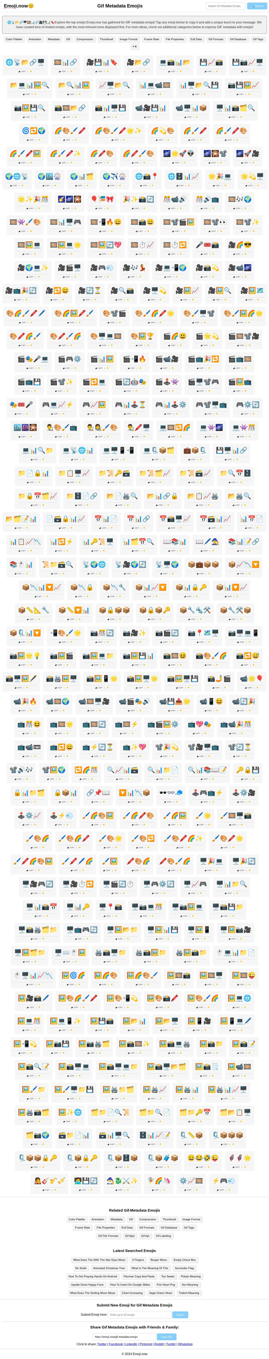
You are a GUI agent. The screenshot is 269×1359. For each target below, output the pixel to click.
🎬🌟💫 (207, 336)
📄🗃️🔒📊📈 (65, 518)
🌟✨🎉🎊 (33, 199)
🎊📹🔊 (175, 199)
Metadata (54, 39)
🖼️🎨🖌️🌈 (203, 998)
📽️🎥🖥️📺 (203, 747)
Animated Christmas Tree (109, 1268)
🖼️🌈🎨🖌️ (142, 975)
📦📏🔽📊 (74, 610)
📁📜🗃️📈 (195, 473)
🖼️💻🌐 (239, 998)
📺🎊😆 (29, 724)
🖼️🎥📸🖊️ (33, 998)
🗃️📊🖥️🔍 (114, 1135)
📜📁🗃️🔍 (57, 564)
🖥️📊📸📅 (41, 906)
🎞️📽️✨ (248, 222)
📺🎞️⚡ (126, 724)
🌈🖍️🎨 (102, 153)
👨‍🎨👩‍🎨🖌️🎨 (102, 427)
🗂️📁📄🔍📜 (110, 1112)
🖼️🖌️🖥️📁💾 (74, 1089)
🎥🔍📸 (122, 290)
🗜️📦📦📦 (227, 1135)
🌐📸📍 (147, 176)
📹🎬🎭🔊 (134, 701)
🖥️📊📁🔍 (231, 884)
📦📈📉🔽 (244, 564)
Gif (68, 39)
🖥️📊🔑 (78, 906)
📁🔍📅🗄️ (235, 473)
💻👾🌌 (211, 427)
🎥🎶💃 (134, 267)
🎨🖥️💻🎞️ (106, 336)
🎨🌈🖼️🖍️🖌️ (74, 313)
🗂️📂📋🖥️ (235, 1112)
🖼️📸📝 (244, 1043)
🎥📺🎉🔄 (21, 290)
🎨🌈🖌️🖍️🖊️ (25, 313)
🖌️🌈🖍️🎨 (138, 815)
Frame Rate (151, 39)
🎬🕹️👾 (167, 381)
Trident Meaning (189, 1292)
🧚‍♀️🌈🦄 (159, 1180)
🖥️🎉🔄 (244, 861)
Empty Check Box (185, 1259)
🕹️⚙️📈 (29, 815)
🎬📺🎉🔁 (203, 358)
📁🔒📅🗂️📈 (37, 495)
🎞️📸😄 (142, 222)
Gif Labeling (163, 1235)
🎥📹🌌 (240, 267)
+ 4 (134, 46)
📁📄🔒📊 (33, 473)
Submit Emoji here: (94, 1314)
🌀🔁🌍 (33, 130)
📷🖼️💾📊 (138, 655)
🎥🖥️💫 (155, 290)
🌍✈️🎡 (114, 176)
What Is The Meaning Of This (150, 1268)
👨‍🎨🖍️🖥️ (138, 427)
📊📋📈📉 (25, 541)
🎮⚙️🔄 (248, 404)
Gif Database (238, 39)
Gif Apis (129, 1235)
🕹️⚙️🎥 (244, 792)
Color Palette (14, 39)
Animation (35, 39)
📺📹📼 (29, 747)
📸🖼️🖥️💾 (183, 678)
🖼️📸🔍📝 (33, 1066)
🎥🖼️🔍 (220, 290)
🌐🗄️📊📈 (183, 176)
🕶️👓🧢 (171, 792)
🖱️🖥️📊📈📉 (33, 975)
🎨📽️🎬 (114, 313)
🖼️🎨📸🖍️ (162, 998)
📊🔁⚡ (61, 541)
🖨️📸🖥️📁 (110, 952)
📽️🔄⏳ (240, 747)
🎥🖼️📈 (187, 290)
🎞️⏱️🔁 (175, 244)
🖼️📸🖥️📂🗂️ (166, 1066)
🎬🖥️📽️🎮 (203, 381)
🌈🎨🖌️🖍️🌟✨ (118, 130)
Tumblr (171, 1344)
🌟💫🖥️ (252, 176)
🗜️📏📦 (191, 1135)
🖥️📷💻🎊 (147, 906)
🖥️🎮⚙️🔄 (158, 884)
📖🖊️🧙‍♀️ (207, 541)
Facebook (116, 1344)
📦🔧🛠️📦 (235, 610)
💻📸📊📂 (175, 62)
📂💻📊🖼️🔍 (29, 85)
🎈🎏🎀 (102, 199)
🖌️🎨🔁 (143, 838)
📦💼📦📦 (203, 564)
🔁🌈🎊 (86, 769)
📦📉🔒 (82, 587)
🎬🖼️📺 (240, 381)
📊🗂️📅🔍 (138, 541)
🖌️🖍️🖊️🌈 (77, 861)
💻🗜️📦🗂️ (158, 450)
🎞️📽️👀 (215, 222)
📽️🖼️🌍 (54, 769)
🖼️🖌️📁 (33, 1089)
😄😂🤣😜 (203, 1157)
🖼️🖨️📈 (155, 1089)
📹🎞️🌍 (58, 701)
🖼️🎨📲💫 (122, 998)
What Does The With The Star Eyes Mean (99, 1259)
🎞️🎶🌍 (240, 199)
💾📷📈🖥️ (247, 62)
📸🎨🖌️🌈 (211, 655)
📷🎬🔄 (167, 632)
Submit (180, 1314)
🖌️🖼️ (110, 861)
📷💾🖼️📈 (243, 85)
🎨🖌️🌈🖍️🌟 (154, 313)
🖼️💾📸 (102, 1020)
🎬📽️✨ (61, 381)
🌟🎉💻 (220, 176)
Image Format (128, 39)
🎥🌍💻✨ (33, 267)
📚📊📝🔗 (244, 541)
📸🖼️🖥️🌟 (142, 678)
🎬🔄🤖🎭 (130, 381)
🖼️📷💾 (58, 1043)
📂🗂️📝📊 (21, 518)
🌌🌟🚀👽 (179, 153)
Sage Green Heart (160, 1292)
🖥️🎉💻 (211, 861)
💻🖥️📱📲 (118, 450)
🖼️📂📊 (134, 1020)
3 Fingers (138, 1259)
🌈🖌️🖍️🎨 (231, 130)
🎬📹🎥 (167, 358)
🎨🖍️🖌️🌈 (65, 336)
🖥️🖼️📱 (199, 929)
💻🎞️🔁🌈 (175, 427)
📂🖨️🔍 (239, 495)
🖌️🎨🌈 (37, 838)
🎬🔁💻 (94, 381)
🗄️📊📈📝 (155, 1135)
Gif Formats (216, 39)
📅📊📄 (106, 518)
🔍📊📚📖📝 (207, 769)
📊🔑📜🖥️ (98, 541)
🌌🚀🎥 (248, 153)
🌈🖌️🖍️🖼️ (25, 153)
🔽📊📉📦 (134, 792)
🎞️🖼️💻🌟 (65, 244)
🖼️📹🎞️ (239, 1066)
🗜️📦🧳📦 (162, 1157)
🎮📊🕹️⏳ (130, 404)
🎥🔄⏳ (90, 290)
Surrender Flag (184, 1268)
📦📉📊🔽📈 (41, 587)
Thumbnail (106, 39)
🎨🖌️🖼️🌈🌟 (243, 313)
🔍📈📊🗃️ (122, 769)
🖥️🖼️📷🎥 (235, 929)
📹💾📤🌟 (175, 701)
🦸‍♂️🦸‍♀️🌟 (239, 1157)
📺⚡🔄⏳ (98, 747)
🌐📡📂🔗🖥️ (25, 62)
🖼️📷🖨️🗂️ (94, 1043)
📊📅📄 (251, 518)
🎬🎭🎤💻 (33, 358)
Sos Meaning (190, 1284)
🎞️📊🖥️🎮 (65, 222)
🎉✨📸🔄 (138, 199)
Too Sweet (167, 1276)
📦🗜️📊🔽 (25, 632)
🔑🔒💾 (248, 769)
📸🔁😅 (248, 655)
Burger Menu (159, 1259)
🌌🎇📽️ (215, 153)
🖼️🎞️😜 (244, 975)
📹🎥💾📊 (151, 107)
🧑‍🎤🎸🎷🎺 (49, 1180)
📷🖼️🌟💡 (25, 655)
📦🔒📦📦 (114, 610)
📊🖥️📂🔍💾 (199, 85)
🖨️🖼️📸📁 (191, 952)
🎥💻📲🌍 (171, 267)
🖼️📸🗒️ (207, 1066)
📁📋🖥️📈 (74, 473)
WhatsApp (185, 1344)
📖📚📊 (175, 541)
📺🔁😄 (61, 747)
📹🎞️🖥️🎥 (94, 701)
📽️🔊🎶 (21, 769)
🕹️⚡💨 (61, 815)
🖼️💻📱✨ (65, 1020)
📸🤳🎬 (219, 678)
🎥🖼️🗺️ (252, 290)
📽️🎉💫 (167, 747)
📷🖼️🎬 (61, 655)
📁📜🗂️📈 (155, 473)
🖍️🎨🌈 (138, 861)
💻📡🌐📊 (78, 450)
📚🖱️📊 (21, 564)
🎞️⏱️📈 (142, 244)
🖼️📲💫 (25, 1043)
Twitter (102, 1344)
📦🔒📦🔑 (155, 610)
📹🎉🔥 (25, 701)
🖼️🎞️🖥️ (211, 975)
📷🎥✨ (134, 632)
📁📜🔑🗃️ (114, 473)
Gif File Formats (108, 1235)
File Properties (175, 39)
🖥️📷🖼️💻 (187, 906)
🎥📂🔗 (138, 62)
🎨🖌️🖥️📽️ (199, 313)
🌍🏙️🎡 (49, 176)
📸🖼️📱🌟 (102, 678)
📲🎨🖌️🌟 (65, 632)
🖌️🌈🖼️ (175, 815)
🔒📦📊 (65, 792)
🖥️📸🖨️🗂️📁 (37, 929)
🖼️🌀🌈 (73, 975)
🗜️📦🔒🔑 (82, 1157)
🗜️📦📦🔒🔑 (37, 1157)
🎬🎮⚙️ (69, 358)
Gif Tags (258, 39)
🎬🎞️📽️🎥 (244, 336)
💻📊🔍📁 (37, 450)
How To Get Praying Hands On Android (93, 1276)
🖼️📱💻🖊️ (236, 1020)
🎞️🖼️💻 (29, 244)
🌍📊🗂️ (82, 176)
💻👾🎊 (244, 427)
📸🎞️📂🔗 (70, 107)
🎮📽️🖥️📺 (211, 404)
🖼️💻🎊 (29, 1020)
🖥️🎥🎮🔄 (37, 884)
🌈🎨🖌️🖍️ (70, 130)
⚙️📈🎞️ (191, 1180)
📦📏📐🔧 (33, 610)
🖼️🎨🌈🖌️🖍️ (78, 998)
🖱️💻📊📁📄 (235, 952)
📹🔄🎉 (244, 701)
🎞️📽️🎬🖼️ (179, 222)
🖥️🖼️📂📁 (122, 929)
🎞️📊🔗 (65, 62)
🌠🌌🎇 (69, 199)
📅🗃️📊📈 (215, 518)
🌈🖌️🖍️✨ (65, 153)
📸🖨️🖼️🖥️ (61, 678)
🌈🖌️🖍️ (195, 130)
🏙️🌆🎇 (25, 427)
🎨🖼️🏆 (142, 336)
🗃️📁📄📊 (74, 1135)
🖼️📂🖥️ (167, 1020)
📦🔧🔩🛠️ (195, 610)
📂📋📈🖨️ (203, 495)
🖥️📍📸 (110, 906)
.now (16, 5)
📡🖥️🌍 (167, 564)
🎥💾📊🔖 (102, 62)
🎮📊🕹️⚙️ (171, 404)
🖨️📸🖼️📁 (151, 952)
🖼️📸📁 (211, 1043)
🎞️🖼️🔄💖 (106, 244)
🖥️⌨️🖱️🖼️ (70, 952)
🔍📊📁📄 (163, 769)
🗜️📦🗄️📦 (122, 1157)
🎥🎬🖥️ (69, 267)
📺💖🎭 (199, 724)
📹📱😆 (211, 701)
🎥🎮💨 (102, 267)
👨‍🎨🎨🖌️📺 (61, 427)
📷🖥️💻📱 (244, 632)
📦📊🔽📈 (231, 587)
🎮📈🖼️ (94, 404)
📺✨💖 (134, 747)
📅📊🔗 (138, 518)
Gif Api (145, 1235)
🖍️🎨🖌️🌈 (175, 861)
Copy (23, 71)
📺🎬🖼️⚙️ (163, 724)
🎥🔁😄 (57, 290)
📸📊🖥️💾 (110, 107)
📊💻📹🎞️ (155, 85)
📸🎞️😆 (175, 655)
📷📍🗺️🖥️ (203, 632)
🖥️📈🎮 (195, 884)
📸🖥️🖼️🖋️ (21, 678)
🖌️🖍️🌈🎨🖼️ (33, 861)
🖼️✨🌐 (70, 1112)
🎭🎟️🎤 (21, 404)
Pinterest (146, 1344)
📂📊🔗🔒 (162, 495)
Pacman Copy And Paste (139, 1276)
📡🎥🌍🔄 (130, 564)
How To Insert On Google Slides (130, 1284)
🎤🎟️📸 (207, 244)
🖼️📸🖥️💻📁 (118, 1066)
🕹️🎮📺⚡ (207, 792)
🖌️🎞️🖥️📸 (236, 815)
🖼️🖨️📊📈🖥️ (227, 1089)
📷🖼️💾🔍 (29, 107)
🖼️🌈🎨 (106, 975)
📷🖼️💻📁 (98, 655)
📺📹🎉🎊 (236, 724)
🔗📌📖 (98, 792)
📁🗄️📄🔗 (82, 495)
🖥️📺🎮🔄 (82, 929)
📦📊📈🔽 (151, 587)
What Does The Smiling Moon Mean (92, 1292)
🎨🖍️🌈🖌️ (25, 336)
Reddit (159, 1344)
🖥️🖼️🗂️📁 (29, 952)
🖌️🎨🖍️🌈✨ (183, 838)
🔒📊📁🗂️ (29, 792)
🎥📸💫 (207, 267)
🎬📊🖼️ (102, 358)
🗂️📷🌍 (37, 1135)
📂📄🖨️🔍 (122, 495)
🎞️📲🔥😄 (106, 222)
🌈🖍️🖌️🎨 (138, 153)
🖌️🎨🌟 (110, 838)
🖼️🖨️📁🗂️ (118, 1089)
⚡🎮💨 (224, 1180)
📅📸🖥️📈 (175, 518)
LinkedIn (131, 1344)
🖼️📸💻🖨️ (175, 1043)
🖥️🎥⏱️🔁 (78, 884)
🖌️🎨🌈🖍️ (74, 838)
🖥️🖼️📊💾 (162, 929)
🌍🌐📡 (17, 176)
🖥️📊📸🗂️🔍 (235, 107)
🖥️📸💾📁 (227, 906)
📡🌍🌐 (94, 564)
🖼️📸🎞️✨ (134, 1043)
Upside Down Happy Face (87, 1284)
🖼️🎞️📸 (179, 975)
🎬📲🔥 (134, 358)
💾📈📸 (211, 62)
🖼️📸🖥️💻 (74, 1066)
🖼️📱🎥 (199, 1020)
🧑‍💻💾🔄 (86, 1180)
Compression (85, 39)
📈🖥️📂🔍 (114, 85)
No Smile (80, 1268)
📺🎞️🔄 (94, 724)
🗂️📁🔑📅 (195, 1112)
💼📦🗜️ (195, 450)
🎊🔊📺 (207, 199)
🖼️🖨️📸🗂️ (33, 1112)
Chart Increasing (132, 1292)
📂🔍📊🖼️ (74, 85)
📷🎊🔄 (102, 632)
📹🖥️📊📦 (191, 107)
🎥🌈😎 (240, 244)
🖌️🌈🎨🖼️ (98, 815)
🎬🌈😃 (175, 336)
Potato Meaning (191, 1276)
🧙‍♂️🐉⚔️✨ (122, 1180)
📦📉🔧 (114, 587)
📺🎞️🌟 (61, 724)
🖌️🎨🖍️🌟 (227, 838)
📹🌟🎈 (251, 678)
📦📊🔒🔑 (191, 587)
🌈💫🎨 (162, 130)
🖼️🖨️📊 (187, 1089)
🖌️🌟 (203, 815)
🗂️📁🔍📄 (155, 1112)
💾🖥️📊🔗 (231, 450)
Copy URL (167, 1336)
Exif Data (196, 39)
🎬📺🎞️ (240, 358)
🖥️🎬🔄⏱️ (118, 884)
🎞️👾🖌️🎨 (25, 222)
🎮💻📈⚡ (57, 404)
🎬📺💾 (29, 381)
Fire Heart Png (166, 1284)
